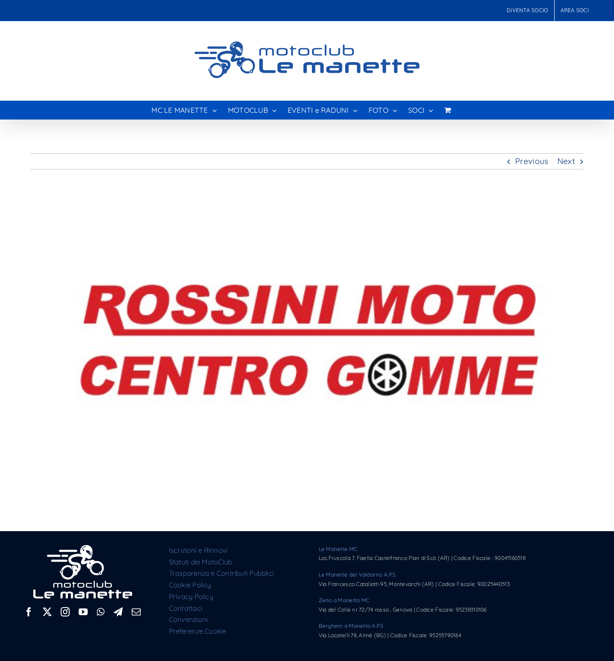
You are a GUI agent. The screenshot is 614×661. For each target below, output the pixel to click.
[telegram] (118, 612)
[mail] (136, 612)
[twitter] (47, 612)
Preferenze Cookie (198, 631)
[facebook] (28, 612)
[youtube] (83, 612)
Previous (531, 161)
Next (566, 161)
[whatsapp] (100, 612)
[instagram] (65, 612)
